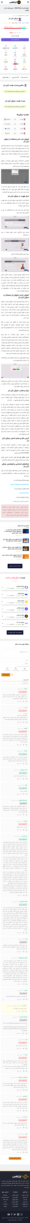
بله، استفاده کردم (19, 616)
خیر (9, 616)
